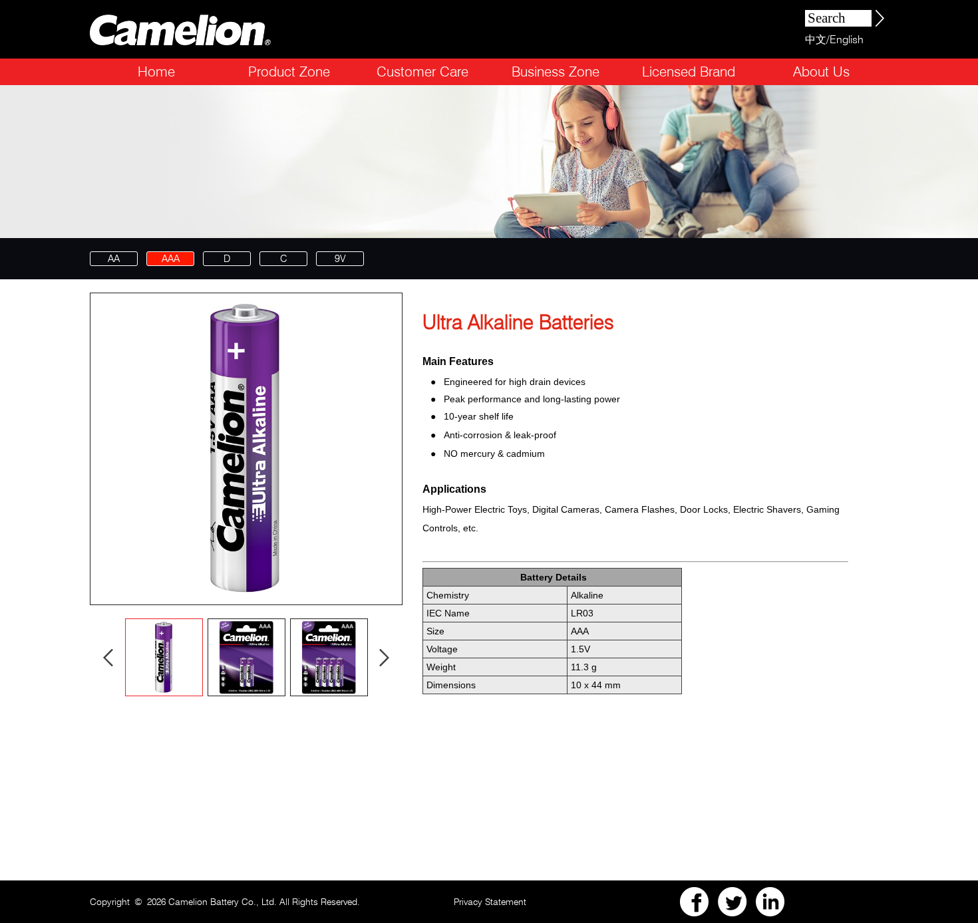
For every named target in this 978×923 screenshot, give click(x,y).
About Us (821, 71)
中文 (815, 39)
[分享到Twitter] (732, 901)
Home (156, 71)
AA (114, 259)
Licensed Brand (688, 71)
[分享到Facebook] (694, 901)
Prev (108, 657)
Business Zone (555, 71)
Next (384, 657)
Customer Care (422, 71)
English (847, 39)
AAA (171, 259)
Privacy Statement (490, 901)
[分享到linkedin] (770, 901)
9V (340, 259)
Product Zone (289, 71)
